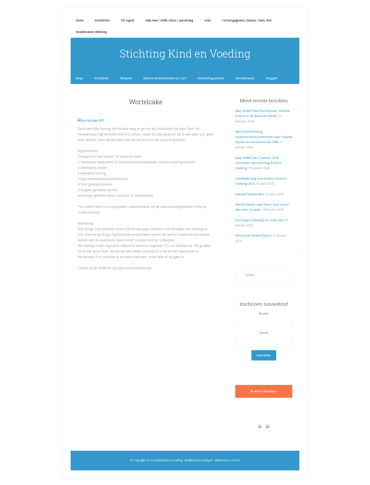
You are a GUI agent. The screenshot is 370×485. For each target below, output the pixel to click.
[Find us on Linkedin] (267, 428)
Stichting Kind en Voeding (185, 53)
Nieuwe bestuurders (249, 194)
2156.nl (235, 460)
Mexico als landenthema (253, 235)
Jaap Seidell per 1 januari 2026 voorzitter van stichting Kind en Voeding (258, 163)
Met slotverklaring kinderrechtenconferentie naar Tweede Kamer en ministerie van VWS (263, 137)
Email (264, 333)
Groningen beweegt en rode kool (259, 220)
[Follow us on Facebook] (260, 428)
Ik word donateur (263, 391)
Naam (264, 313)
